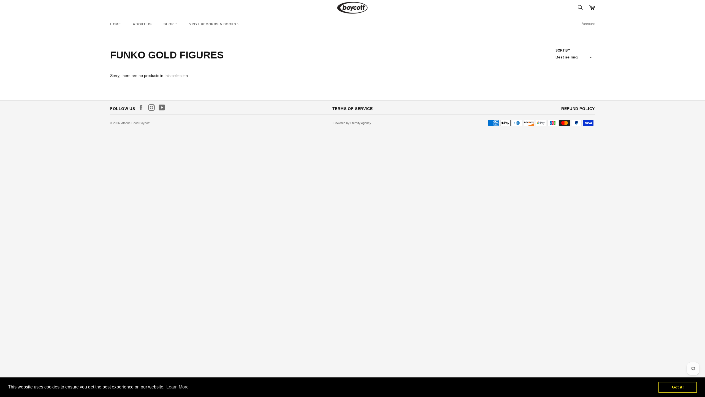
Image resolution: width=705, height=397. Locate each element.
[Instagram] (153, 107)
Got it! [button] (678, 387)
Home (115, 24)
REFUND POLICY (578, 108)
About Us (142, 24)
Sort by (562, 50)
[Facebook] (142, 107)
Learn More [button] (177, 387)
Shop (169, 24)
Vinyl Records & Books (213, 24)
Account (588, 24)
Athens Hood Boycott (135, 123)
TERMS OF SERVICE (352, 108)
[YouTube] (163, 107)
